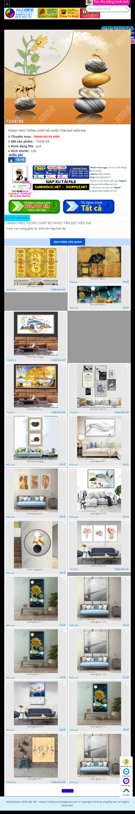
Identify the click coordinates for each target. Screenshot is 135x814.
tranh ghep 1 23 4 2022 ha (99, 622)
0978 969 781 (126, 766)
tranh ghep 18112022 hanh (99, 461)
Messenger (126, 785)
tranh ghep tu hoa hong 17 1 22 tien (36, 726)
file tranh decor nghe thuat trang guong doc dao (99, 304)
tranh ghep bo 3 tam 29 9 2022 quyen (36, 513)
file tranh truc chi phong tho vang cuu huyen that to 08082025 (36, 286)
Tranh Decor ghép (46, 136)
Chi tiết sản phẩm (17, 218)
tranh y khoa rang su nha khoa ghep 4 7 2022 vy (99, 566)
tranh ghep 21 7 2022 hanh (36, 622)
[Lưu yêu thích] (64, 248)
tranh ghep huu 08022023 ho (36, 409)
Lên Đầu (126, 795)
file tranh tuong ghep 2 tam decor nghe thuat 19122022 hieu (36, 461)
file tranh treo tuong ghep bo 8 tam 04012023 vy (99, 409)
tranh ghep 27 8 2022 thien (99, 513)
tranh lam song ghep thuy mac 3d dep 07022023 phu (36, 357)
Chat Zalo (126, 776)
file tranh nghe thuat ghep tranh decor (99, 278)
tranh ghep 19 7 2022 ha (36, 779)
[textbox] (108, 8)
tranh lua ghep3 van (36, 569)
